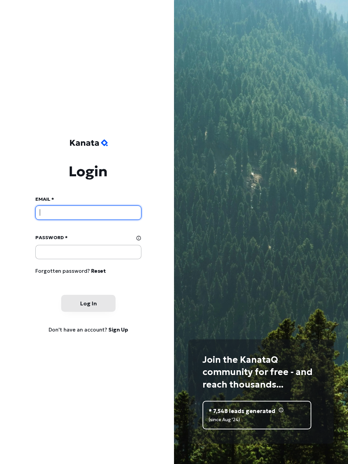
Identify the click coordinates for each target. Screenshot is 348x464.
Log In (88, 303)
